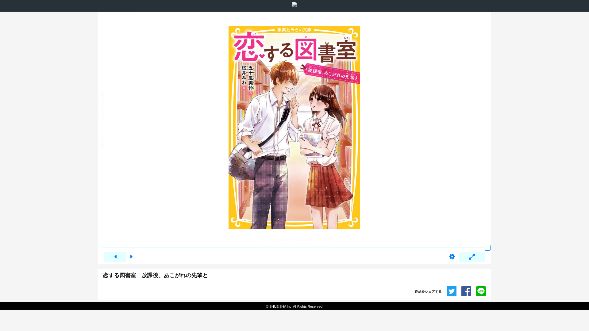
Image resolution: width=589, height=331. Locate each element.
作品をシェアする (428, 291)
